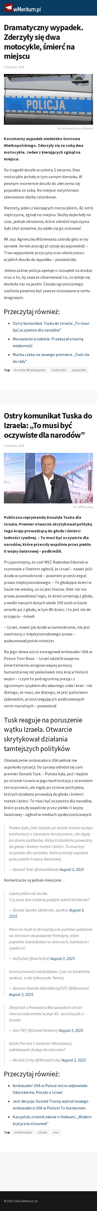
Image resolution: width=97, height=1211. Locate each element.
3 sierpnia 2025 (14, 67)
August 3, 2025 (72, 869)
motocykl (59, 370)
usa (56, 1132)
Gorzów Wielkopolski (30, 370)
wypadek (79, 370)
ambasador (23, 1132)
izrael (42, 1132)
